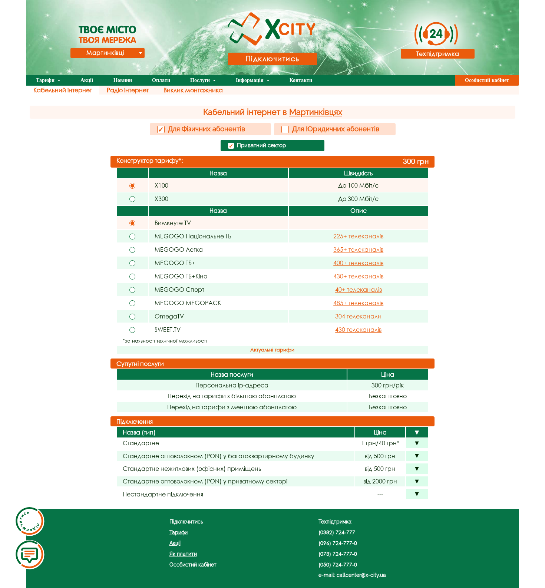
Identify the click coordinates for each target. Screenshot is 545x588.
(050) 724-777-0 (337, 564)
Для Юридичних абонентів (334, 129)
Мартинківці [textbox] (105, 52)
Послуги (200, 80)
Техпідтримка (437, 53)
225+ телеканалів (358, 236)
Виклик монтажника (193, 90)
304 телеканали (358, 316)
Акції (86, 80)
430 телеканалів (358, 329)
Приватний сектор (257, 145)
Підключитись (273, 58)
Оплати (161, 80)
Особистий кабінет (487, 80)
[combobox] (107, 53)
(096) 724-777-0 (337, 542)
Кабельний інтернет (62, 90)
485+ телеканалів (358, 303)
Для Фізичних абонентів (201, 129)
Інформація (250, 80)
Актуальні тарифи (272, 350)
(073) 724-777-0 (337, 553)
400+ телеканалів (358, 263)
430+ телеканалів (358, 276)
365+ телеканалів (358, 249)
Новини (122, 80)
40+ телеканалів (358, 289)
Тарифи (46, 80)
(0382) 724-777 (336, 532)
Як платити (183, 554)
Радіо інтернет (128, 90)
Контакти (301, 80)
